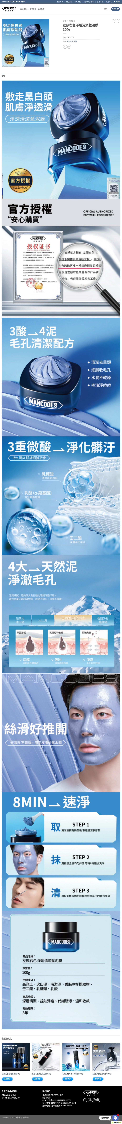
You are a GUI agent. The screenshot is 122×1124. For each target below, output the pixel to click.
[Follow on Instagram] (116, 2)
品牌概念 (41, 9)
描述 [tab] (3, 76)
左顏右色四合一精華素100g (72, 1074)
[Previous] (2, 1064)
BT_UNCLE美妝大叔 (11, 1098)
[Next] (120, 1064)
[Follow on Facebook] (114, 2)
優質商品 (60, 2)
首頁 (64, 21)
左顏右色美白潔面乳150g (101, 1074)
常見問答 (109, 2)
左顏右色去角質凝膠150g (41, 1074)
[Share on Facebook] (65, 47)
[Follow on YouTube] (98, 1100)
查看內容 (7, 1079)
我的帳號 (69, 2)
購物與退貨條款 (89, 2)
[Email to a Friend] (69, 47)
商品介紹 (23, 9)
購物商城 (33, 9)
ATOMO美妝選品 (9, 1095)
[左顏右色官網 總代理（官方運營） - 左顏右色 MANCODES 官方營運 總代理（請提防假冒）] (9, 9)
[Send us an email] (119, 2)
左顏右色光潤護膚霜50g (11, 1074)
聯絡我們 (78, 2)
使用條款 (100, 2)
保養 (75, 41)
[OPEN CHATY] (115, 1118)
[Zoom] (5, 63)
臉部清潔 (72, 21)
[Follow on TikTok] (94, 1100)
